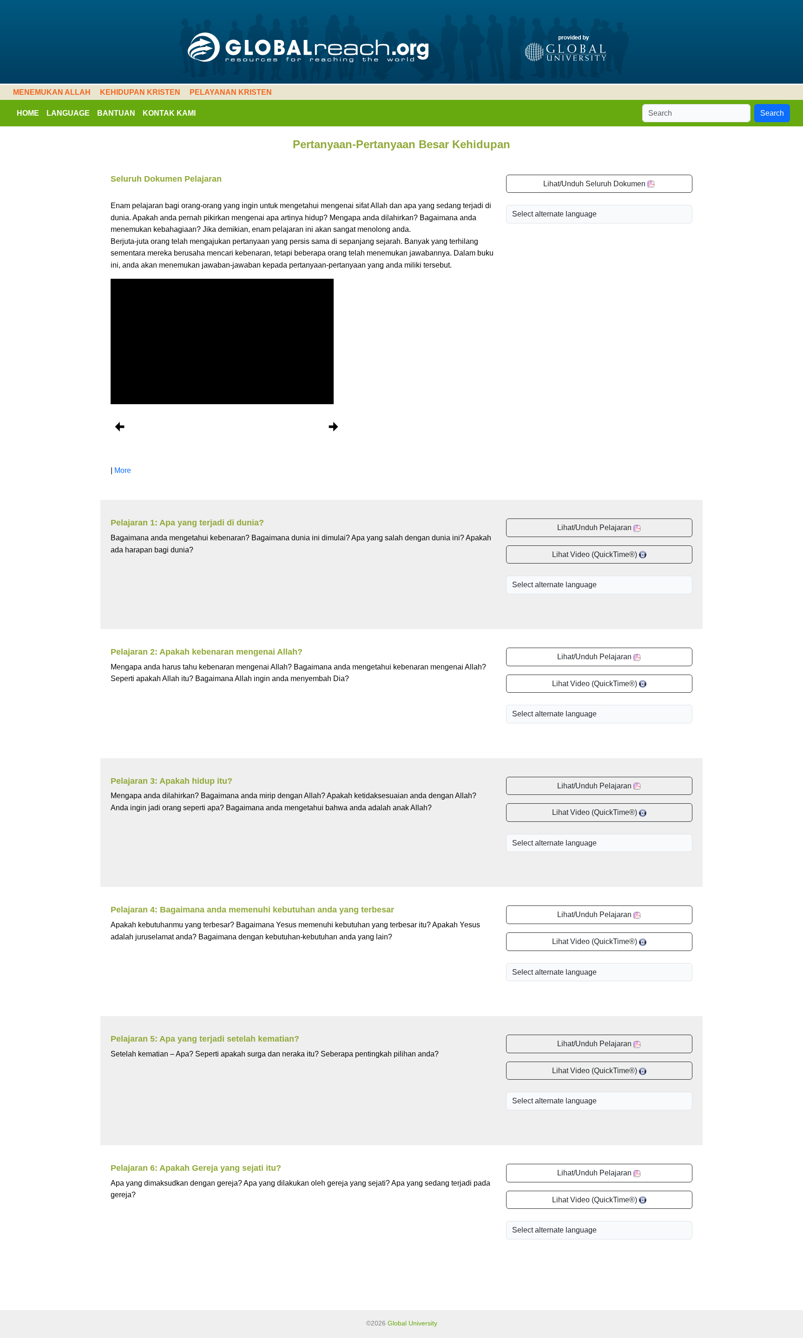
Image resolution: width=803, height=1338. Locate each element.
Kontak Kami (169, 113)
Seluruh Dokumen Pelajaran (166, 179)
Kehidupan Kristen (140, 92)
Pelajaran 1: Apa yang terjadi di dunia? (187, 522)
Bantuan (116, 113)
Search (772, 113)
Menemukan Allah (52, 92)
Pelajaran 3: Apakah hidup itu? (171, 781)
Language (68, 113)
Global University (412, 1323)
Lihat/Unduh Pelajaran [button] (595, 527)
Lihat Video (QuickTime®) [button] (595, 554)
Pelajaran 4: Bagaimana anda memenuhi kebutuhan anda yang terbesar (252, 909)
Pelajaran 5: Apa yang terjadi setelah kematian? (205, 1038)
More (122, 470)
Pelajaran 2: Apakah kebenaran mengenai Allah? (207, 651)
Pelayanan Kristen (231, 92)
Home (28, 113)
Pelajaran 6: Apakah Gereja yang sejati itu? (196, 1168)
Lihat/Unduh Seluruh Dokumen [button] (595, 184)
